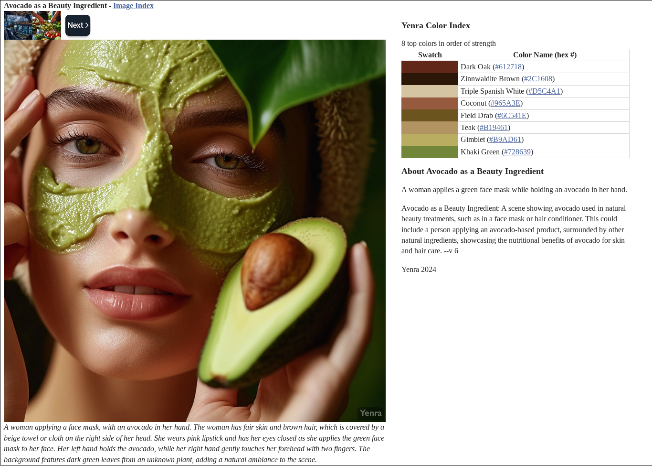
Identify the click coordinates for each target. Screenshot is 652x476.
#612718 (508, 67)
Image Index (133, 5)
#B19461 (494, 127)
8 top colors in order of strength (448, 43)
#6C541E (511, 115)
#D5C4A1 (544, 91)
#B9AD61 (505, 139)
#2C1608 (538, 79)
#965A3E (505, 103)
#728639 (517, 152)
